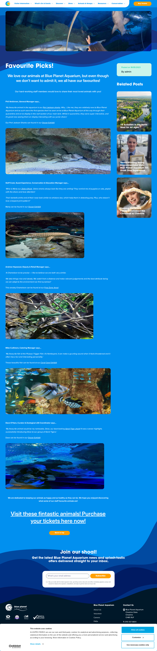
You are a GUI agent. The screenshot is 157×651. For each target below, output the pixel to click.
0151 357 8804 (129, 622)
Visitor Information (21, 3)
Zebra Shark (26, 189)
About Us (97, 610)
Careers (97, 617)
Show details (35, 644)
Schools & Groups (85, 3)
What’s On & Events (43, 3)
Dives (70, 3)
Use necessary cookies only (138, 645)
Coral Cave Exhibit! (48, 363)
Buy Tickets (142, 3)
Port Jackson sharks (51, 108)
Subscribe (101, 576)
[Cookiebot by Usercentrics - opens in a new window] (15, 646)
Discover (59, 3)
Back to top (59, 533)
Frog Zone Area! (51, 288)
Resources (102, 3)
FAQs (96, 621)
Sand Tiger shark (72, 429)
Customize (136, 637)
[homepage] (8, 3)
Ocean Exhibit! (48, 123)
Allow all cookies (138, 630)
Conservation (117, 3)
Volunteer (98, 614)
